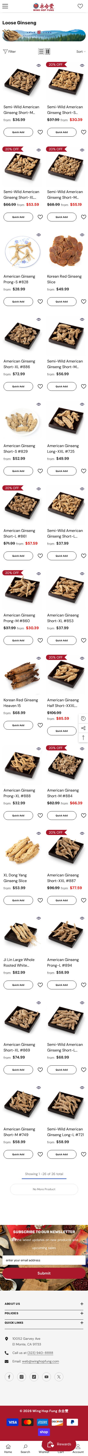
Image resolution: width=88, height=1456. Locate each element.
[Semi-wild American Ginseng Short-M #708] (22, 82)
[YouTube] (46, 1376)
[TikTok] (34, 1376)
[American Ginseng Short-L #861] (22, 505)
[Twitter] (58, 1376)
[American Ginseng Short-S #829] (22, 421)
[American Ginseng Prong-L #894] (66, 935)
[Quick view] (38, 65)
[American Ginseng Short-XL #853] (66, 590)
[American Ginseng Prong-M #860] (22, 590)
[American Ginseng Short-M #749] (22, 1104)
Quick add (18, 132)
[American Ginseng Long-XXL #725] (66, 421)
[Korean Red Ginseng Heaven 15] (22, 675)
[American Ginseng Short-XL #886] (22, 336)
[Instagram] (21, 1376)
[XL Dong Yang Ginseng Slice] (22, 850)
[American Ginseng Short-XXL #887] (66, 850)
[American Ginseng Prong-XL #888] (22, 765)
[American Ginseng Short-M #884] (66, 765)
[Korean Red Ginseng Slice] (66, 251)
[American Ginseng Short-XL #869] (22, 1019)
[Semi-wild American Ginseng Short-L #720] (66, 505)
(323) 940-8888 (40, 1353)
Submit (44, 1273)
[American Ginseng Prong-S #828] (22, 251)
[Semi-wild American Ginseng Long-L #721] (66, 1104)
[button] (41, 51)
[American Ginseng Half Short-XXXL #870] (66, 675)
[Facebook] (9, 1376)
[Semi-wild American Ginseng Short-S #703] (66, 82)
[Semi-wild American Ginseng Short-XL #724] (22, 166)
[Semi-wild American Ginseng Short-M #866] (66, 166)
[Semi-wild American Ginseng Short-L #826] (66, 1019)
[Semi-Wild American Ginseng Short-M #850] (66, 336)
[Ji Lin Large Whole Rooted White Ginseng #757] (22, 935)
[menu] (5, 6)
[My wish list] (80, 6)
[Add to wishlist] (38, 132)
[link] (25, 1448)
